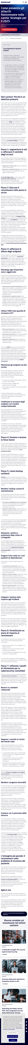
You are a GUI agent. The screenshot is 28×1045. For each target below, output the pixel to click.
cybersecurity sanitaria (18, 547)
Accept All (13, 1040)
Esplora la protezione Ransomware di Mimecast (13, 914)
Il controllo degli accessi (7, 177)
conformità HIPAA (5, 550)
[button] (26, 2)
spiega (10, 121)
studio (8, 347)
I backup (3, 477)
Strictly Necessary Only (12, 1036)
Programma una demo (9, 29)
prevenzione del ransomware (8, 178)
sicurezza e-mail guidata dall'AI (9, 879)
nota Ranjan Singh (12, 834)
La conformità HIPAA (12, 140)
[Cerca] (23, 2)
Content (6, 38)
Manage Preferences (12, 1032)
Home (2, 38)
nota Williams (14, 219)
